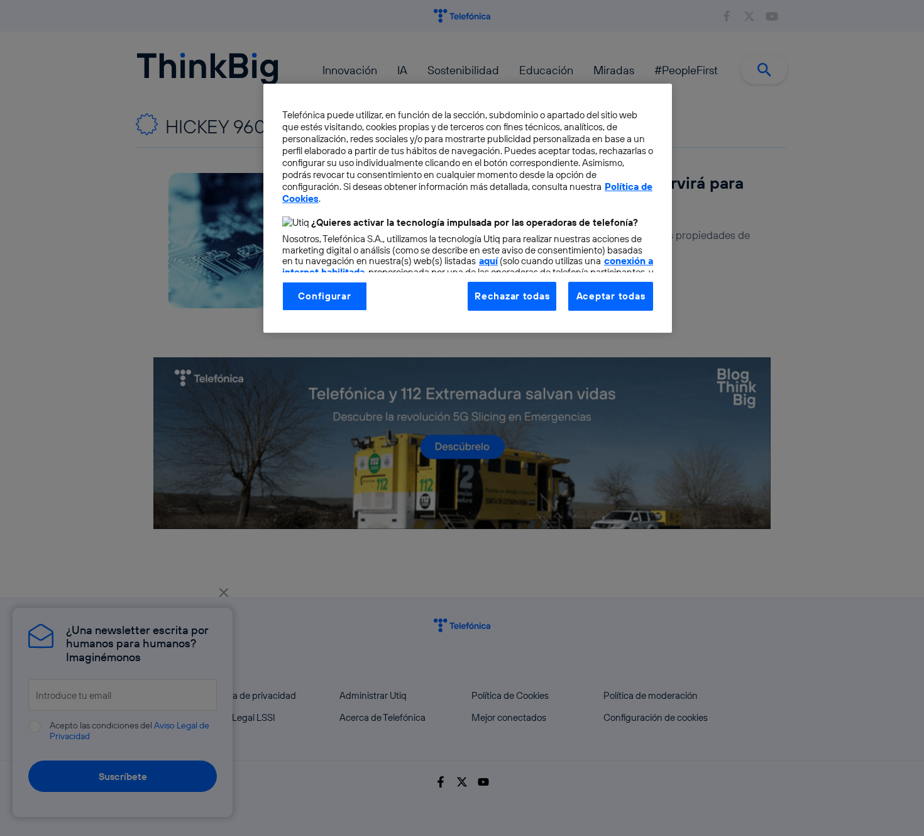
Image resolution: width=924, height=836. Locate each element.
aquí (488, 261)
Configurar (324, 296)
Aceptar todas (611, 296)
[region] (467, 208)
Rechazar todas (512, 296)
